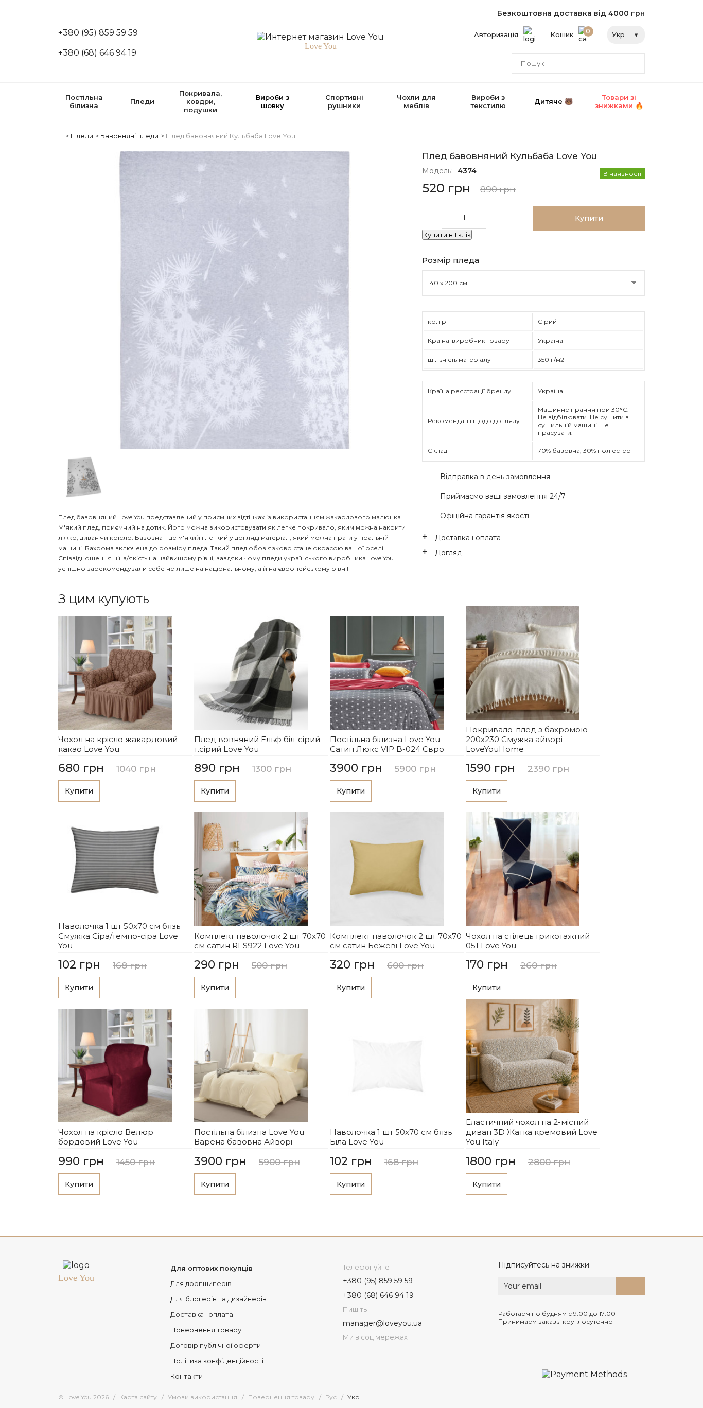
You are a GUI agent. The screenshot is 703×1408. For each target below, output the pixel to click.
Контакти (186, 1376)
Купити (79, 791)
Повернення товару (205, 1330)
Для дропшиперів (201, 1283)
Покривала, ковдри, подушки (200, 101)
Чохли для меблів (416, 101)
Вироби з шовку (272, 101)
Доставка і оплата (201, 1314)
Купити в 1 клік (447, 235)
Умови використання (202, 1397)
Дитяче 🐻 (553, 101)
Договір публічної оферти (215, 1345)
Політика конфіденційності (216, 1361)
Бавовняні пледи (129, 136)
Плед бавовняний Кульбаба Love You (230, 136)
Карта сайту (138, 1397)
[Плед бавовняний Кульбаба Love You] (234, 301)
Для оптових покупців (211, 1268)
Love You (76, 1278)
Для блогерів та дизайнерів (218, 1299)
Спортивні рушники (344, 101)
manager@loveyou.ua (382, 1323)
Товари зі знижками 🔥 (619, 101)
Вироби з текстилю (488, 101)
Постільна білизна (84, 101)
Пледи (142, 101)
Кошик (570, 33)
